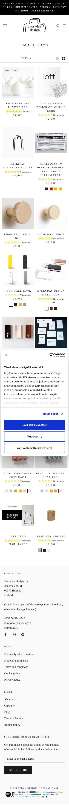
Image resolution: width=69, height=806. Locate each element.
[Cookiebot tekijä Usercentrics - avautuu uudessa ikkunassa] (49, 355)
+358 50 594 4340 (14, 618)
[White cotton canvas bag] (48, 550)
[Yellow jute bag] (51, 554)
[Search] (58, 25)
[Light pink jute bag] (62, 550)
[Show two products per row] (63, 58)
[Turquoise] (11, 491)
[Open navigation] (5, 25)
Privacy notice (12, 679)
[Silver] (24, 304)
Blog (7, 712)
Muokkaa (32, 436)
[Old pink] (6, 491)
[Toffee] (15, 491)
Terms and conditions (16, 666)
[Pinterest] (22, 634)
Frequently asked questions (19, 654)
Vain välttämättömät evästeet (34, 447)
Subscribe (18, 770)
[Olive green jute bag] (53, 550)
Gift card (18, 536)
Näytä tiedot (50, 413)
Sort (25, 58)
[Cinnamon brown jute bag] (58, 550)
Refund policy (12, 724)
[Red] (51, 189)
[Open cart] (64, 25)
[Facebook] (5, 634)
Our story (9, 705)
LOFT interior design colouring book (51, 107)
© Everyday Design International (34, 788)
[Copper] (51, 308)
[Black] (46, 189)
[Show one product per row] (57, 58)
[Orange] (55, 189)
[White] (42, 189)
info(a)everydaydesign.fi (17, 622)
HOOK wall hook (18, 290)
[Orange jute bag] (46, 554)
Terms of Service (13, 718)
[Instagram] (14, 634)
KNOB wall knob (51, 234)
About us (9, 699)
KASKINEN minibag (51, 536)
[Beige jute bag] (39, 550)
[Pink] (24, 491)
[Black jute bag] (44, 550)
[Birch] (29, 491)
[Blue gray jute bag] (55, 554)
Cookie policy (12, 673)
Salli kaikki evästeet (34, 424)
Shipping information (16, 660)
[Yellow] (60, 189)
